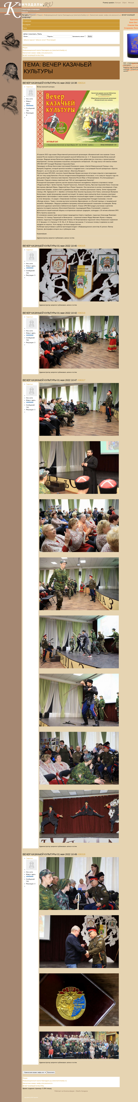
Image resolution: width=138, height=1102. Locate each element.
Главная (32, 15)
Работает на (59, 1091)
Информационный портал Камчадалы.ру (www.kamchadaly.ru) (66, 15)
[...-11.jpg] (79, 842)
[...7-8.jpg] (79, 967)
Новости (25, 12)
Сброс (124, 2)
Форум (39, 15)
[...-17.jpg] (79, 610)
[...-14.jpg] (79, 668)
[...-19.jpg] (79, 493)
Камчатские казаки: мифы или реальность (105, 15)
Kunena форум (69, 1091)
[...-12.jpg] (79, 784)
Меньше (131, 2)
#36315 (81, 245)
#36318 (81, 854)
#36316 (81, 313)
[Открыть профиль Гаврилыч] (30, 96)
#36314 (81, 83)
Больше (118, 2)
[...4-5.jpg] (79, 1025)
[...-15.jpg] (79, 726)
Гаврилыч (29, 87)
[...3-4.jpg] (79, 1058)
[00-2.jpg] (78, 147)
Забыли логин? (41, 40)
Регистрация (51, 40)
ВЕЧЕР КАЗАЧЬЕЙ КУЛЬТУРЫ (33, 55)
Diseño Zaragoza (82, 1091)
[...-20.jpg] (79, 368)
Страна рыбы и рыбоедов (30, 9)
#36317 (81, 380)
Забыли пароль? (29, 40)
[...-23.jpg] (79, 301)
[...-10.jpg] (79, 909)
